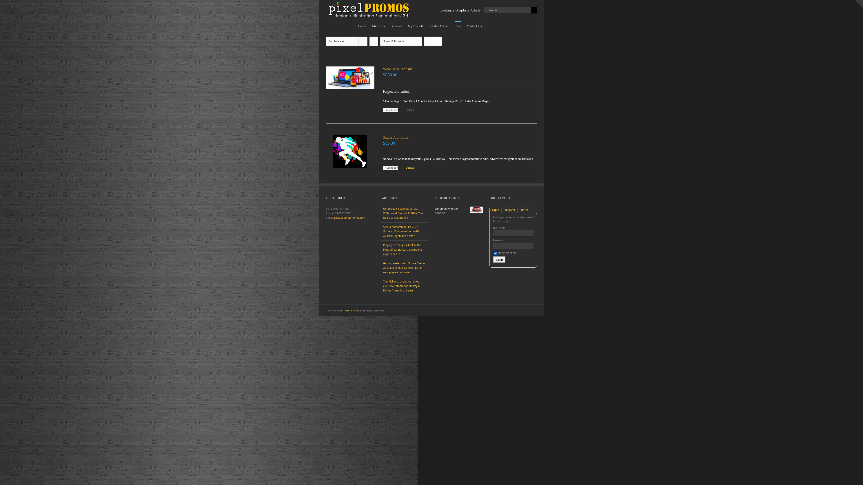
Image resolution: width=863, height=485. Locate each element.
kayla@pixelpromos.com (349, 218)
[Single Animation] (350, 151)
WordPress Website (398, 69)
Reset (524, 210)
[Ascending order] (373, 41)
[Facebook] (327, 233)
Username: (499, 228)
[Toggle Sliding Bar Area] (859, 4)
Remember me (507, 253)
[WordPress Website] (350, 77)
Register (510, 210)
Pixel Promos (352, 310)
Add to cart (392, 110)
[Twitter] (333, 233)
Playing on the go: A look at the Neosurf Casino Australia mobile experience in (402, 249)
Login (495, 210)
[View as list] (437, 41)
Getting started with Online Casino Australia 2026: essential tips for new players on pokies (404, 267)
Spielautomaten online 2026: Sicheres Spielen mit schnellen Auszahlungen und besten (402, 231)
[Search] (497, 26)
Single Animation (396, 137)
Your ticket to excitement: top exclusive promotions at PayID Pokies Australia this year (401, 286)
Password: (499, 240)
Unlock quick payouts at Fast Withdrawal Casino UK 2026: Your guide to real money (403, 213)
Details (410, 110)
